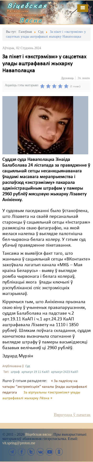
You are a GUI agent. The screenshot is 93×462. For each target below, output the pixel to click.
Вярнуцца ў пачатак (72, 414)
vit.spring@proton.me (18, 443)
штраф (15, 372)
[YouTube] (50, 452)
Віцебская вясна (38, 434)
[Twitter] (31, 452)
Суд (27, 366)
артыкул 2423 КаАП (64, 372)
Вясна (31, 20)
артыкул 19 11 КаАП (35, 372)
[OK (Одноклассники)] (59, 452)
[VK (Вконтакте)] (40, 452)
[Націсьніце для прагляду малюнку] (45, 125)
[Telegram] (12, 452)
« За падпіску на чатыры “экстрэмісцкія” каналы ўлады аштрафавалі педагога (44, 386)
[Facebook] (22, 452)
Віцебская (27, 5)
